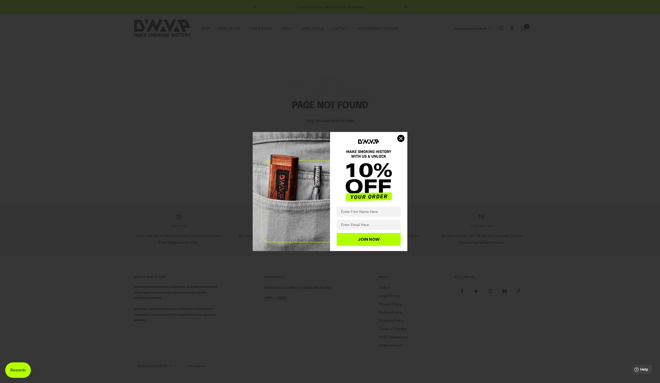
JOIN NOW (369, 239)
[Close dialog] (401, 138)
